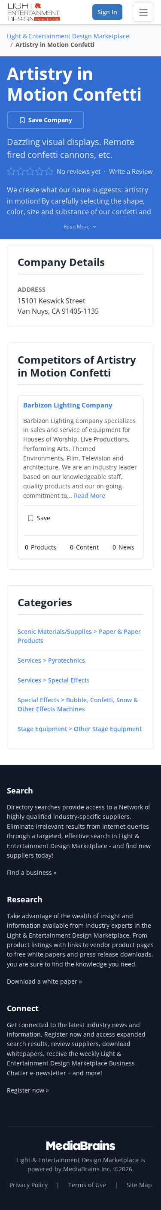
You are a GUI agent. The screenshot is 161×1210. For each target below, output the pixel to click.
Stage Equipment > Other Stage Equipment (80, 729)
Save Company (50, 120)
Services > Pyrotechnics (51, 660)
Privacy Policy (28, 1185)
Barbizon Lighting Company (67, 405)
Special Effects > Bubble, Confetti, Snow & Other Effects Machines (78, 704)
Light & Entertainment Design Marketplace (68, 36)
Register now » (28, 1090)
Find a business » (32, 872)
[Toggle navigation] (143, 12)
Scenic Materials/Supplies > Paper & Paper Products (79, 636)
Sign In (107, 12)
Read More (89, 495)
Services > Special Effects (54, 680)
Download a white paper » (44, 981)
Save (43, 518)
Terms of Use (87, 1185)
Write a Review (131, 171)
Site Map (139, 1185)
